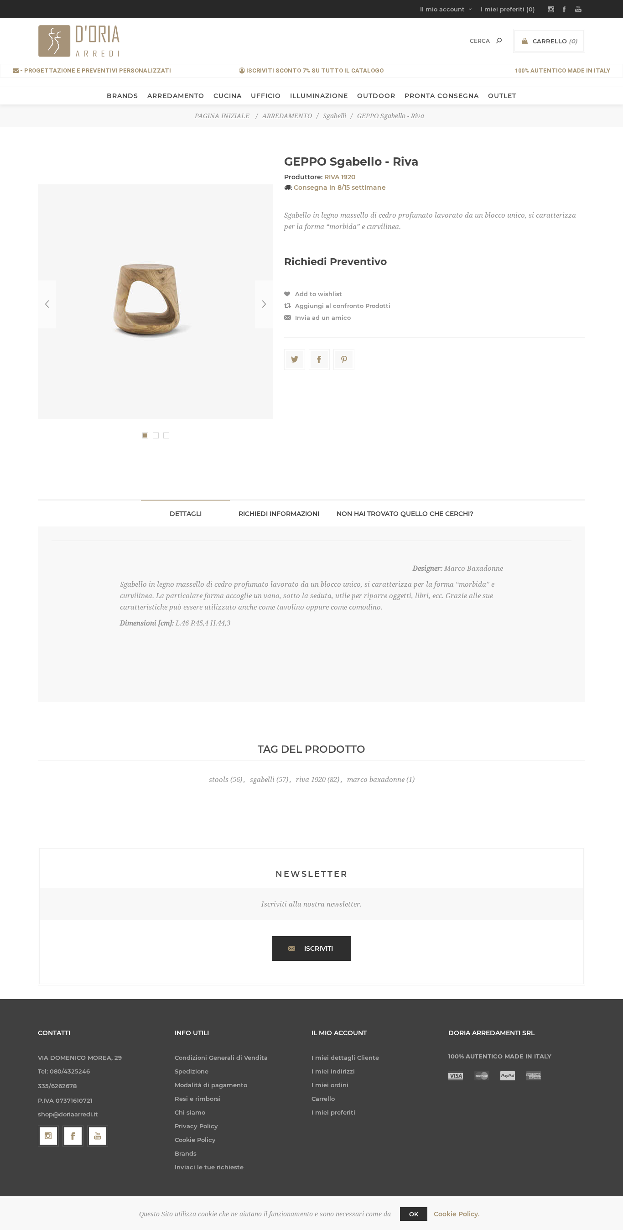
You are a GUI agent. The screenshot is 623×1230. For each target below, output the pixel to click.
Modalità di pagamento (211, 1085)
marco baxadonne (376, 780)
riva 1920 (311, 780)
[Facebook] (73, 1136)
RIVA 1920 (339, 177)
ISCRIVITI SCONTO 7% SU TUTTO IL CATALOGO (314, 70)
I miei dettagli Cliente (345, 1057)
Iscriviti (318, 948)
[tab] (185, 513)
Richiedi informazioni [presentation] (279, 514)
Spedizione (191, 1071)
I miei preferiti (333, 1112)
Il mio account (442, 9)
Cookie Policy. (456, 1214)
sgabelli (262, 780)
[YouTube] (97, 1136)
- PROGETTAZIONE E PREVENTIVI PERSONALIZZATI (95, 70)
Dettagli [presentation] (186, 514)
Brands (186, 1153)
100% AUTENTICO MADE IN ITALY (562, 70)
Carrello (323, 1098)
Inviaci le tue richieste (209, 1167)
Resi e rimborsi (198, 1098)
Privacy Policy (196, 1126)
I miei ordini (330, 1085)
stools (218, 780)
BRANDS (122, 96)
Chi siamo (190, 1112)
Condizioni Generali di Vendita (221, 1057)
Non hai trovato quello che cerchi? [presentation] (405, 514)
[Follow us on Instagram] (48, 1136)
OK (413, 1214)
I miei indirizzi (333, 1071)
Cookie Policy (195, 1139)
